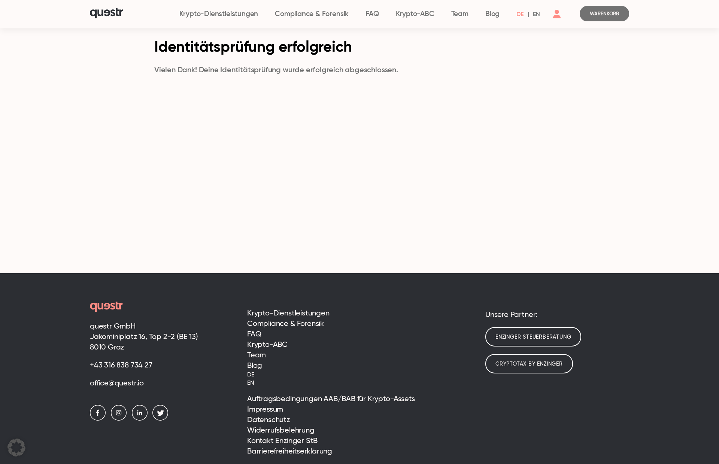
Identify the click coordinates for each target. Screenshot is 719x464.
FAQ (372, 13)
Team (459, 13)
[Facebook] (99, 418)
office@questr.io (117, 382)
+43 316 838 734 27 (121, 364)
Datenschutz (268, 419)
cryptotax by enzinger (529, 363)
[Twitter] (162, 418)
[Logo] (130, 14)
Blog (492, 13)
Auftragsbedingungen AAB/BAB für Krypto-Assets (331, 398)
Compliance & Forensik (312, 13)
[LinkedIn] (141, 418)
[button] (16, 447)
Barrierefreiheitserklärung (289, 450)
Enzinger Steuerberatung (533, 336)
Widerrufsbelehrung (281, 429)
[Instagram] (120, 418)
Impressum (265, 409)
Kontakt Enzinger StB (282, 440)
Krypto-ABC (415, 13)
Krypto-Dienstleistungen (218, 13)
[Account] (557, 20)
